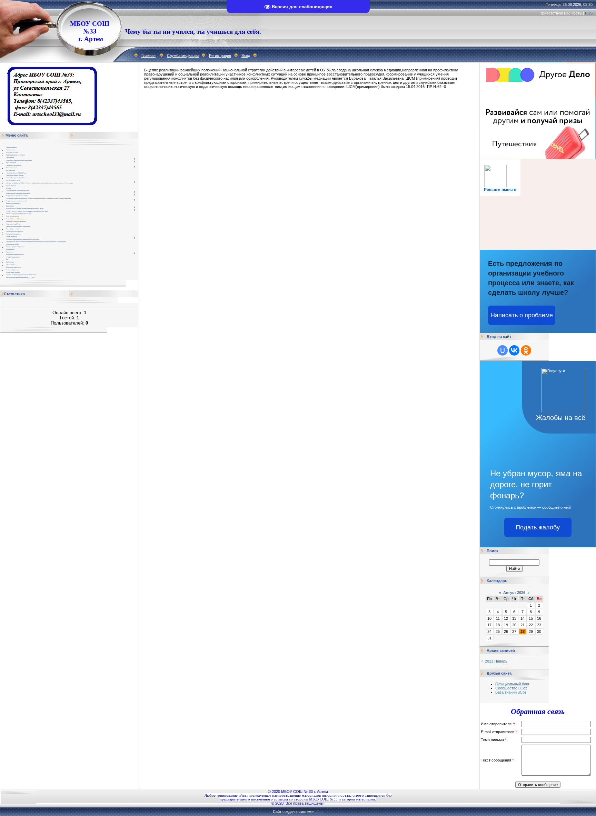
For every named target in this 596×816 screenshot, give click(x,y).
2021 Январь (496, 661)
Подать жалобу (538, 527)
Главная (148, 55)
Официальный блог (512, 684)
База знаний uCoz (511, 692)
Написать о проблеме (521, 315)
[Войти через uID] (502, 350)
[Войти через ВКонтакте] (514, 350)
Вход (245, 55)
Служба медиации (183, 55)
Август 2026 (514, 592)
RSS (589, 13)
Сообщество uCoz (511, 688)
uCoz (319, 811)
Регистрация (220, 55)
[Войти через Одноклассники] (526, 350)
